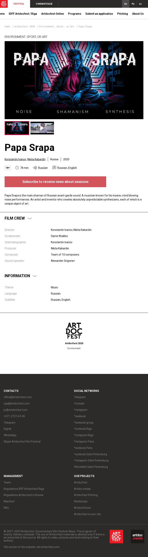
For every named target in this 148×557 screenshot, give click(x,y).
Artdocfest (80, 482)
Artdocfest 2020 (25, 26)
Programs (74, 13)
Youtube (79, 403)
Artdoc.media (82, 488)
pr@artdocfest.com (16, 409)
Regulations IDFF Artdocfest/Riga (24, 488)
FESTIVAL (18, 4)
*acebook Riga (83, 428)
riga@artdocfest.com (17, 403)
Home (7, 26)
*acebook (80, 416)
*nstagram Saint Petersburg (91, 460)
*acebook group (83, 422)
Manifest (9, 501)
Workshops (80, 501)
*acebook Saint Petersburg (90, 454)
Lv (140, 4)
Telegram (80, 397)
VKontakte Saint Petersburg (91, 466)
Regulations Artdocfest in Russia (23, 495)
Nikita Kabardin (36, 159)
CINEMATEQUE (44, 4)
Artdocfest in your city (87, 514)
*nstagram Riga (83, 435)
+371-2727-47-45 (14, 416)
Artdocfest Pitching (86, 495)
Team (7, 482)
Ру (133, 4)
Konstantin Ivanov (15, 159)
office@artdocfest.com (18, 397)
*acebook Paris (83, 447)
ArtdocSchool (82, 507)
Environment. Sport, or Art (57, 26)
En (125, 4)
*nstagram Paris (84, 441)
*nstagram (80, 409)
